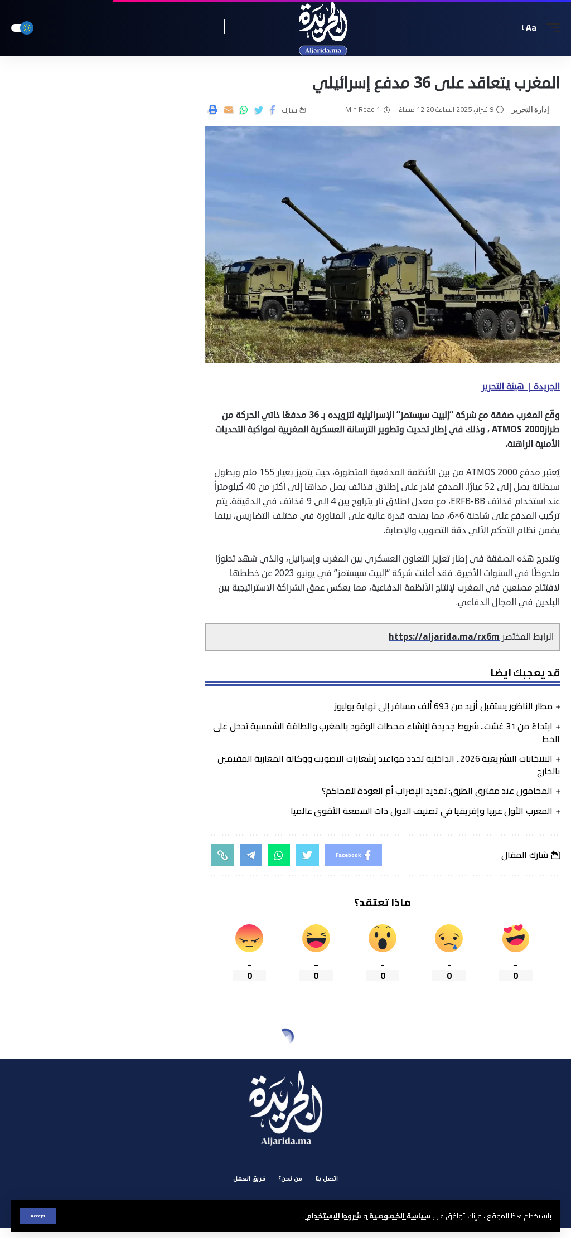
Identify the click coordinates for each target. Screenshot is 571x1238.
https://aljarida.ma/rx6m (444, 637)
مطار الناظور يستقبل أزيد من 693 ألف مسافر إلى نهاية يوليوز (444, 706)
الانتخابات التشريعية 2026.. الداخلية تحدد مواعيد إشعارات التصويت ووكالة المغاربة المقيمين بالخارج (388, 764)
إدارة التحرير (531, 109)
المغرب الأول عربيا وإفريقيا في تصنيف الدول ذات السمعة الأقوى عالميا (422, 810)
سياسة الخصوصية (398, 1215)
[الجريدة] (285, 28)
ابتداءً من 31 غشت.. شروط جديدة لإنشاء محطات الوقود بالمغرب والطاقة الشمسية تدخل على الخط (386, 732)
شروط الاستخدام (333, 1215)
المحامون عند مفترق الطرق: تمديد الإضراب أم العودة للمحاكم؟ (437, 790)
